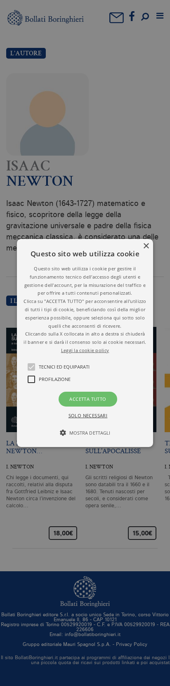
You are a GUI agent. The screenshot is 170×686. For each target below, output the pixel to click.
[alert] (85, 343)
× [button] (146, 246)
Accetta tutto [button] (87, 399)
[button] (85, 343)
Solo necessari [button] (88, 415)
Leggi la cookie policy (85, 350)
